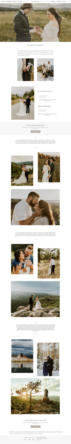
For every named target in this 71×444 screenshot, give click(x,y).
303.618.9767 (38, 439)
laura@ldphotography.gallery (41, 437)
